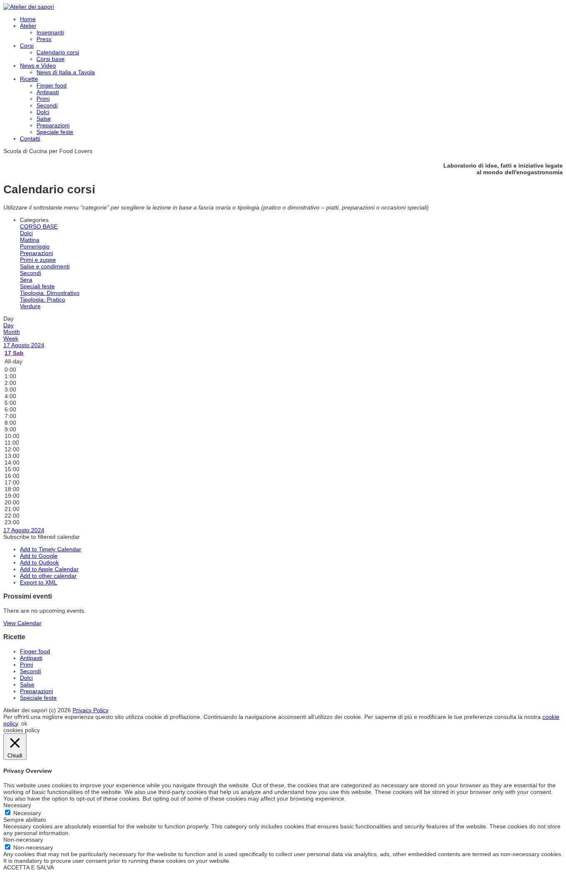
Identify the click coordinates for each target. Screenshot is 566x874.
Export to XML (38, 582)
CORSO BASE (39, 226)
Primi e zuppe (38, 259)
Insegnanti (50, 32)
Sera (26, 279)
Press (43, 39)
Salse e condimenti (45, 266)
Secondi (47, 105)
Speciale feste (54, 132)
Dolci (42, 112)
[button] (41, 536)
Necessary (27, 813)
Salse (43, 118)
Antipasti (47, 92)
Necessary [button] (17, 805)
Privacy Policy (91, 710)
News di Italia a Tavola (65, 72)
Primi (43, 98)
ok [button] (24, 723)
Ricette (29, 78)
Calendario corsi (57, 52)
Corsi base (50, 59)
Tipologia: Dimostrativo (50, 293)
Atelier (28, 25)
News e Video (38, 65)
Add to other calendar (48, 575)
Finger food (51, 85)
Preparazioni (53, 125)
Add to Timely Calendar (50, 549)
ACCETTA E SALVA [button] (28, 867)
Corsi (27, 45)
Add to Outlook (39, 562)
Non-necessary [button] (23, 839)
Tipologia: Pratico (42, 299)
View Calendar (22, 623)
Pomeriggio (35, 246)
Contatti (30, 138)
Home (28, 19)
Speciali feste (37, 286)
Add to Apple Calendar (49, 569)
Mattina (29, 239)
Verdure (30, 306)
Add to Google (39, 556)
